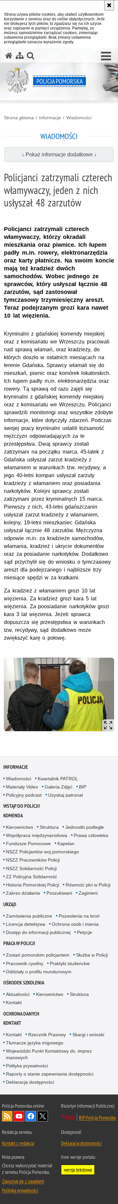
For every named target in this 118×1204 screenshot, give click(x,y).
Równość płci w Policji (88, 884)
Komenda (13, 815)
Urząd (9, 904)
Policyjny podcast (24, 795)
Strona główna (19, 117)
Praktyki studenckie (70, 963)
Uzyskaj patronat (65, 795)
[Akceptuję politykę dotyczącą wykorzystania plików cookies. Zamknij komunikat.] (109, 5)
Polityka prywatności (27, 1065)
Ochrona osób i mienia (75, 924)
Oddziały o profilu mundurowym (38, 971)
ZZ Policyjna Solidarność (31, 876)
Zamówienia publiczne (29, 916)
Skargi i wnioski (88, 1034)
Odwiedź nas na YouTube (19, 1116)
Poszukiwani (59, 893)
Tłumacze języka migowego (34, 1042)
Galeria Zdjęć (58, 786)
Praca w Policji (19, 943)
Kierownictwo (19, 827)
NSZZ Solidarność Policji (31, 868)
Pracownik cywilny (24, 963)
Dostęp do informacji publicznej (38, 932)
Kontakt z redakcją (18, 1143)
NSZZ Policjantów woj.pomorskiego (42, 851)
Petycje (84, 932)
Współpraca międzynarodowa (36, 835)
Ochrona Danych (21, 1013)
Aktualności (18, 994)
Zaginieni (88, 893)
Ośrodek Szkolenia (23, 982)
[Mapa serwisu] (20, 55)
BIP (82, 786)
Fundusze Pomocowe (28, 843)
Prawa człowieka (91, 835)
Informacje (50, 117)
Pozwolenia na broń (79, 916)
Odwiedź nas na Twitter (42, 1116)
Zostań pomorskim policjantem (37, 955)
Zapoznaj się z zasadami (23, 1181)
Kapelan (65, 843)
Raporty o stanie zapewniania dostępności (49, 1074)
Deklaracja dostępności (30, 1082)
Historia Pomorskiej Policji (32, 884)
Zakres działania (23, 893)
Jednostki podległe (84, 827)
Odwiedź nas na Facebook (31, 1116)
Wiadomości (78, 117)
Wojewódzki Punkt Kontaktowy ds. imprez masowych (49, 1054)
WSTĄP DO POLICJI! (21, 806)
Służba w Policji (92, 955)
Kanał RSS (7, 1116)
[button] (106, 56)
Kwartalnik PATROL (58, 778)
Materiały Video (22, 786)
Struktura (49, 827)
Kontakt (14, 1002)
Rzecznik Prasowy (47, 1034)
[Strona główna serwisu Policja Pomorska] (8, 55)
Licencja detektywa (25, 924)
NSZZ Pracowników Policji (33, 860)
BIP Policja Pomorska (97, 1117)
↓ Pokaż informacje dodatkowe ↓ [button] (59, 154)
